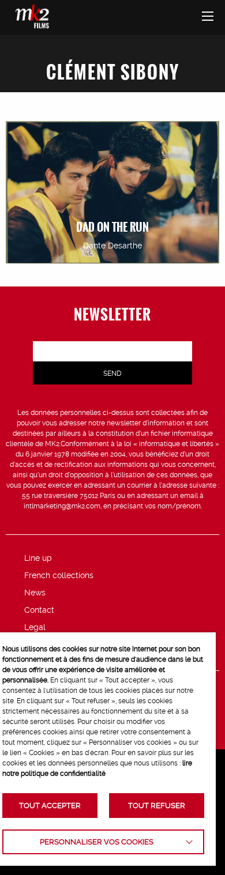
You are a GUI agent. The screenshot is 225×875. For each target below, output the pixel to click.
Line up (38, 558)
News (35, 592)
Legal (35, 627)
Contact (39, 609)
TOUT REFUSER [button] (156, 805)
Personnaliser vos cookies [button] (96, 842)
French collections (58, 575)
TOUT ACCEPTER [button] (50, 805)
